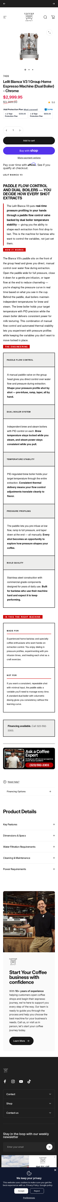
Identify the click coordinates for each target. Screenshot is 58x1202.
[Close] (55, 1170)
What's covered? (31, 109)
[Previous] (4, 3)
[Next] (53, 3)
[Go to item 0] (25, 69)
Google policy (46, 1185)
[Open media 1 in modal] (49, 32)
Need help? (13, 781)
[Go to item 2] (29, 69)
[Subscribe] (49, 1147)
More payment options (29, 157)
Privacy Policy (32, 1185)
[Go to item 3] (33, 69)
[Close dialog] (55, 1157)
